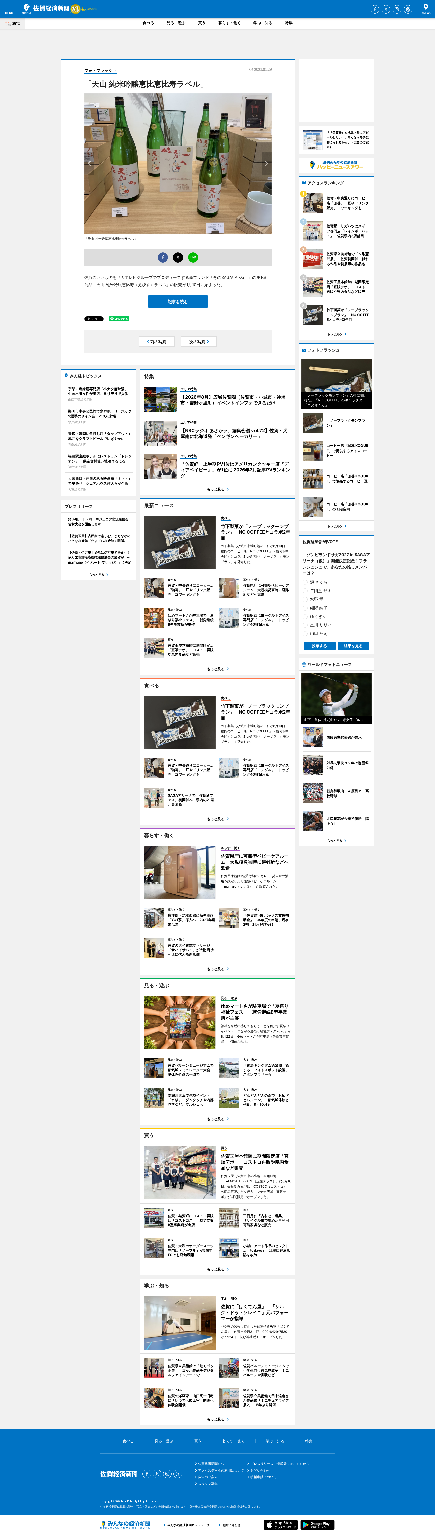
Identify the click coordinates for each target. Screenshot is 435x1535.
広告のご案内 (208, 1477)
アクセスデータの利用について (221, 1470)
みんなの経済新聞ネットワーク (125, 1525)
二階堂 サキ (321, 590)
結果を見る (353, 646)
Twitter (386, 9)
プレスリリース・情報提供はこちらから (279, 1464)
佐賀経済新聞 (45, 9)
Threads (408, 9)
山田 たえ (319, 633)
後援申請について (263, 1477)
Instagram (397, 9)
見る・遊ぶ (176, 22)
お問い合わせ (260, 1470)
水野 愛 (316, 599)
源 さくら (319, 582)
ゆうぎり (318, 616)
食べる (148, 22)
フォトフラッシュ (100, 70)
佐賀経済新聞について (214, 1464)
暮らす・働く (229, 22)
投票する (319, 646)
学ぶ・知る (262, 22)
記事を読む (178, 301)
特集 (289, 22)
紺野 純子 (319, 608)
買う (202, 22)
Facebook (375, 9)
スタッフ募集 (208, 1484)
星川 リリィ (321, 625)
